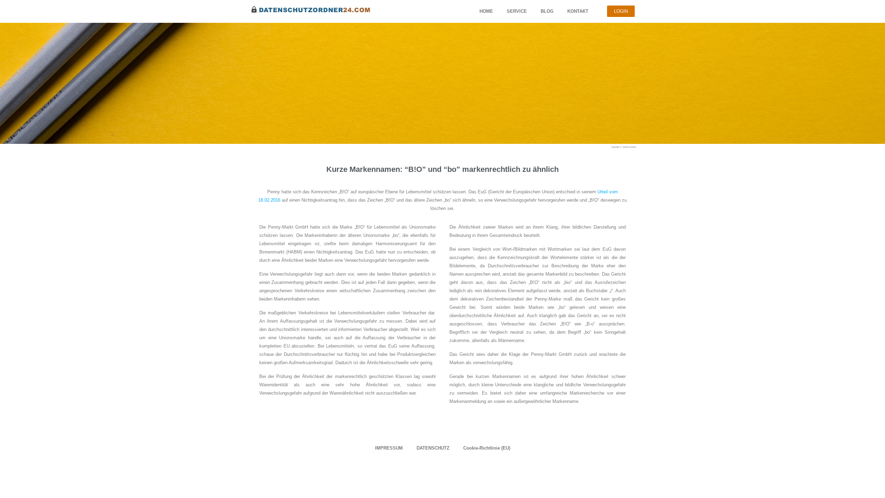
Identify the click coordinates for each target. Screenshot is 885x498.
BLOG (547, 11)
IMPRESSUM (389, 448)
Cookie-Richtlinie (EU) (486, 448)
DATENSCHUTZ (433, 448)
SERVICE (517, 11)
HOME (486, 11)
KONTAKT (577, 11)
